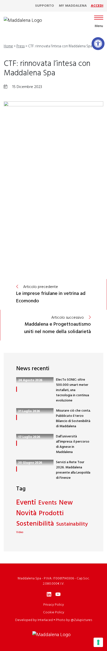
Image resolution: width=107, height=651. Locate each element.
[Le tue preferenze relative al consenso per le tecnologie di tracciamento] (98, 642)
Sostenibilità (35, 524)
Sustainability (72, 524)
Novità (26, 513)
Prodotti (51, 514)
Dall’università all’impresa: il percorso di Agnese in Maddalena (72, 444)
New (66, 503)
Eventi (26, 502)
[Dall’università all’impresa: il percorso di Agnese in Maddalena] (16, 443)
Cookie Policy (53, 612)
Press (20, 46)
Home (8, 46)
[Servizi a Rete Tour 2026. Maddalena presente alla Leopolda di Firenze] (16, 469)
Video (19, 533)
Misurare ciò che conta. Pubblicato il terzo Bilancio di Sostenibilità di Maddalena (73, 418)
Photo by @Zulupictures (74, 620)
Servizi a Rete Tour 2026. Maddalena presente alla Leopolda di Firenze (73, 470)
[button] (98, 43)
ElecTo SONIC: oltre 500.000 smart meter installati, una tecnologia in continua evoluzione (72, 390)
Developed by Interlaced (34, 620)
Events (47, 503)
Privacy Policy (53, 605)
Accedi (97, 6)
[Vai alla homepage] (23, 21)
